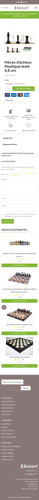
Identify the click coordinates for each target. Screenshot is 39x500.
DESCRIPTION (7, 138)
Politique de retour (8, 450)
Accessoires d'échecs (9, 437)
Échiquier (5, 427)
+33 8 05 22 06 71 (32, 471)
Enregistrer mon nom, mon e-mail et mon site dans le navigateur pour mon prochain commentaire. (20, 215)
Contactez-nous (7, 460)
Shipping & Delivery (10, 144)
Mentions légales (7, 453)
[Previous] (6, 36)
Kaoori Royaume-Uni (9, 405)
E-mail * (4, 205)
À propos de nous (8, 456)
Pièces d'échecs (7, 434)
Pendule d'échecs (8, 431)
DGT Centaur (6, 415)
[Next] (33, 36)
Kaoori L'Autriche (7, 411)
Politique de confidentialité (11, 446)
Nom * (4, 198)
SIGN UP (25, 388)
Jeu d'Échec (6, 424)
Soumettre (8, 221)
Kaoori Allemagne (8, 408)
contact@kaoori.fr (31, 474)
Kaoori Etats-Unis (7, 401)
